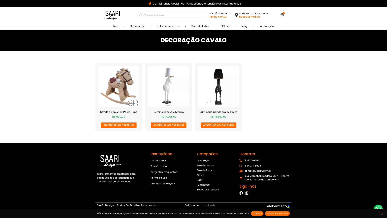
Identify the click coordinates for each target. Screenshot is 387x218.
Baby (244, 26)
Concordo (257, 213)
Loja (115, 26)
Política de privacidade (200, 205)
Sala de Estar (200, 26)
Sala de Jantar (167, 26)
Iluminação (266, 26)
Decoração (137, 26)
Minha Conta (218, 16)
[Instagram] (247, 193)
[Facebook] (241, 193)
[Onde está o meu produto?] (236, 15)
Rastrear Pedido (249, 16)
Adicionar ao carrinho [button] (118, 125)
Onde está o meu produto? (253, 13)
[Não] (382, 213)
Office (225, 26)
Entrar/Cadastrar (219, 13)
